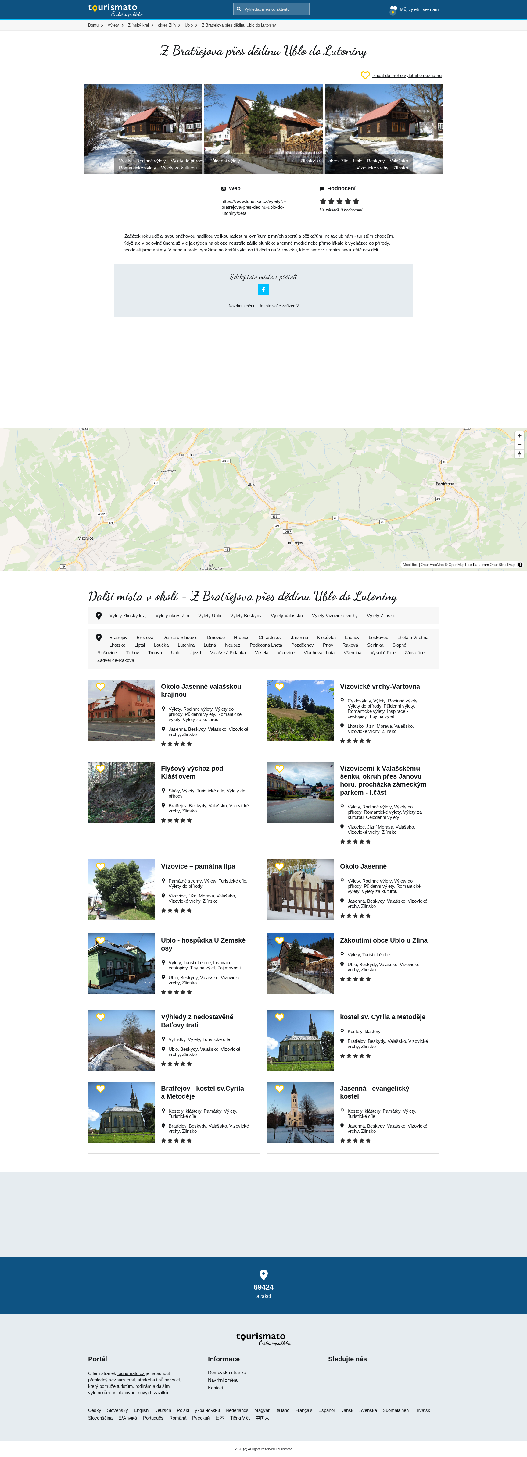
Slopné (399, 645)
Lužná (210, 645)
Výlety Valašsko (287, 615)
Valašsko (399, 160)
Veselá (261, 652)
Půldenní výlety (225, 160)
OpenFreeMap (432, 565)
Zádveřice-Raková (115, 660)
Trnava (155, 652)
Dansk (346, 1410)
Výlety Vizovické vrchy (335, 615)
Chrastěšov (270, 637)
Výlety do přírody (188, 160)
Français (304, 1410)
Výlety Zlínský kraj (127, 615)
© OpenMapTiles (458, 565)
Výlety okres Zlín (172, 615)
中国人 (262, 1418)
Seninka (375, 645)
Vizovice (286, 652)
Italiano (282, 1410)
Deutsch (162, 1410)
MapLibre (410, 565)
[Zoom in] (519, 435)
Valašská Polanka (228, 652)
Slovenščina (100, 1418)
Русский (201, 1418)
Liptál (139, 645)
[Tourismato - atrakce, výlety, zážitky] (115, 10)
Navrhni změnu (242, 306)
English (141, 1410)
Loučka (161, 645)
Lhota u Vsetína (412, 637)
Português (153, 1418)
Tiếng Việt (240, 1418)
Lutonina (186, 645)
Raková (350, 645)
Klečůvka (326, 637)
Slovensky (117, 1410)
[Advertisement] (263, 367)
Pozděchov (302, 645)
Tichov (132, 652)
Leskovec (378, 637)
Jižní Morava (379, 726)
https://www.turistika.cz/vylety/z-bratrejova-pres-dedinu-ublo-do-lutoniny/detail (253, 207)
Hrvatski (422, 1410)
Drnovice (216, 637)
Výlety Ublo (209, 615)
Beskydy (376, 160)
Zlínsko (400, 167)
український (207, 1410)
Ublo (357, 160)
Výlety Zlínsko (381, 615)
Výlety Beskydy (246, 615)
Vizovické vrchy (373, 167)
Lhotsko (117, 645)
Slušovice (107, 652)
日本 (219, 1418)
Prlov (328, 645)
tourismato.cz (131, 1373)
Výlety (125, 160)
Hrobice (241, 637)
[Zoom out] (519, 444)
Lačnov (352, 637)
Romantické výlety (137, 167)
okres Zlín (338, 160)
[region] (263, 499)
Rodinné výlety (151, 160)
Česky (94, 1410)
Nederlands (237, 1410)
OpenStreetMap (502, 565)
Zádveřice (415, 652)
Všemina (352, 652)
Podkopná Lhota (266, 645)
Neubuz (233, 645)
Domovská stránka (227, 1372)
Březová (145, 637)
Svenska (368, 1410)
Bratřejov (118, 637)
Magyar (262, 1410)
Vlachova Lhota (319, 652)
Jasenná (299, 637)
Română (177, 1418)
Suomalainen (396, 1410)
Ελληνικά (127, 1418)
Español (326, 1410)
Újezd (195, 652)
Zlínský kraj (312, 160)
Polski (183, 1410)
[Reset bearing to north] (519, 453)
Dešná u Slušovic (180, 637)
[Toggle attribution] (520, 564)
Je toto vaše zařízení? (279, 306)
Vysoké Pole (383, 652)
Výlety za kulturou (179, 167)
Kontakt (215, 1387)
